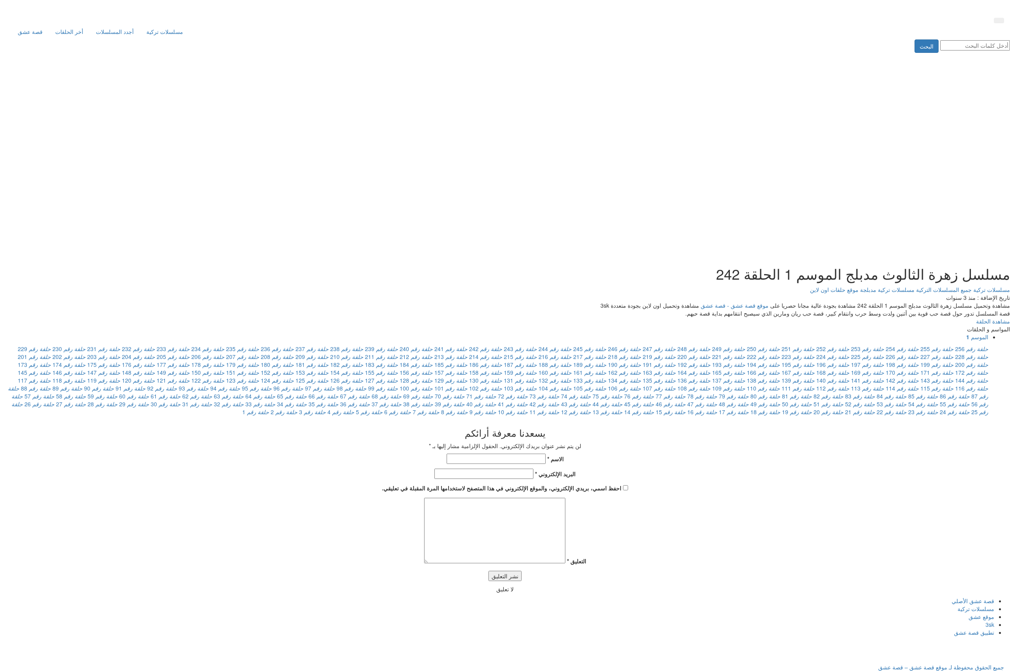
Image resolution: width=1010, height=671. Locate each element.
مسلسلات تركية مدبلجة (886, 289)
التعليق (576, 561)
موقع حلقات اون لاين (834, 289)
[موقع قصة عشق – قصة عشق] (968, 7)
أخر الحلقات (69, 32)
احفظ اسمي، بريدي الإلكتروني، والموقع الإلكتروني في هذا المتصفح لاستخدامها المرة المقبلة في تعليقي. (501, 488)
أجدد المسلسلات (115, 32)
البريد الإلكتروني (555, 474)
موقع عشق (981, 617)
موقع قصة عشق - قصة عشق (735, 305)
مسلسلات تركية (164, 32)
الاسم (555, 459)
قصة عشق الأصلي (973, 601)
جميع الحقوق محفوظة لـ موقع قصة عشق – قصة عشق (941, 667)
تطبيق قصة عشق (974, 632)
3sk (990, 624)
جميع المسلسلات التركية (943, 289)
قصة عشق (30, 32)
